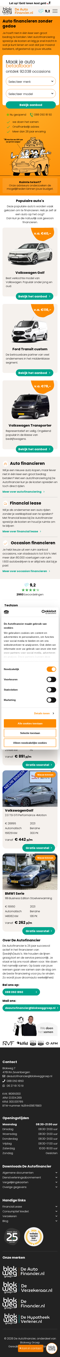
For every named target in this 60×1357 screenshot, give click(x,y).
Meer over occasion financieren (24, 571)
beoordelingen (30, 590)
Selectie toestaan (30, 733)
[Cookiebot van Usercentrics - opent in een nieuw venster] (42, 612)
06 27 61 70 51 (15, 1086)
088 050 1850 (14, 992)
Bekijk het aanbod (32, 296)
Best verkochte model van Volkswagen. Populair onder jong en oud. (29, 263)
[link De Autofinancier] (30, 1272)
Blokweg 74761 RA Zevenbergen (16, 1070)
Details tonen (42, 713)
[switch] (51, 679)
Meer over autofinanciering (22, 492)
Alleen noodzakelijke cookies (30, 742)
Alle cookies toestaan (30, 723)
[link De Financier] (30, 1303)
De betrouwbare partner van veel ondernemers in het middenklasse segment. (28, 340)
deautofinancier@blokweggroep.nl (29, 1076)
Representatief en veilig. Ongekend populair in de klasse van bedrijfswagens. (29, 416)
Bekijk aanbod (31, 105)
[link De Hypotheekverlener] (30, 1319)
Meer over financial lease (20, 531)
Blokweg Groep (30, 1342)
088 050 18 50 (43, 115)
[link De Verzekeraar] (30, 1287)
